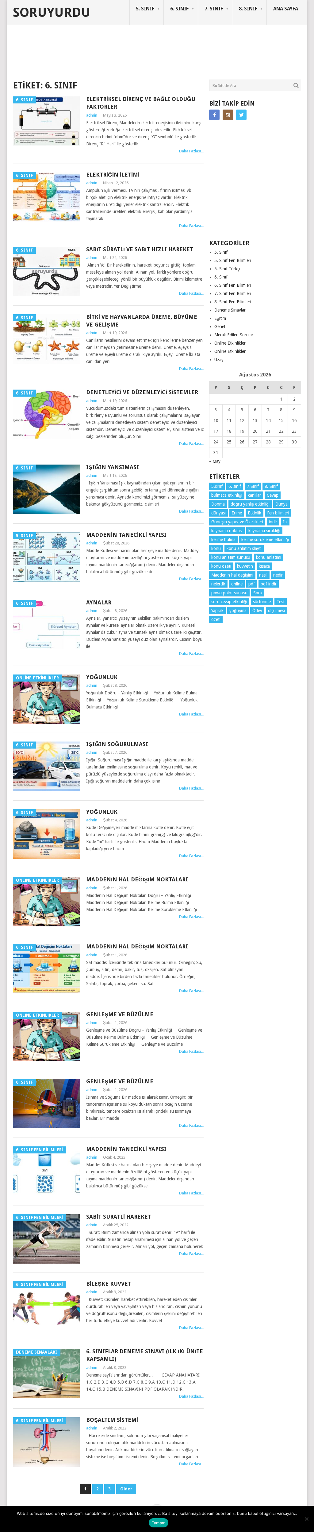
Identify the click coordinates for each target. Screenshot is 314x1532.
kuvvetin (245, 566)
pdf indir (269, 583)
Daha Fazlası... (191, 151)
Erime (237, 512)
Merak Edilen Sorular (233, 334)
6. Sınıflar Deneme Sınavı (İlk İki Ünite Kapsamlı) (144, 1355)
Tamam (158, 1522)
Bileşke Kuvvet (108, 1283)
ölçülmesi (276, 610)
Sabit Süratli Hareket (118, 1216)
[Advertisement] (124, 56)
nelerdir (218, 583)
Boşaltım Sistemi (112, 1420)
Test (281, 601)
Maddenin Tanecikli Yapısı (126, 535)
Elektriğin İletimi (113, 174)
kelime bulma (223, 539)
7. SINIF (214, 9)
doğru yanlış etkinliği (250, 504)
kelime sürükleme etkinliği (265, 539)
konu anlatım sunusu (230, 557)
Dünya (281, 504)
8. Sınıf (271, 486)
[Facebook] (214, 115)
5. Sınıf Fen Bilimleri (232, 260)
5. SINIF (145, 9)
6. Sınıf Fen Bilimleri (232, 285)
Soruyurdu (51, 12)
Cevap (272, 495)
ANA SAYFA (285, 9)
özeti (215, 619)
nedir (278, 575)
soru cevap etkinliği (229, 601)
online (237, 583)
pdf (251, 583)
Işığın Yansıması (112, 467)
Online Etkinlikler (230, 343)
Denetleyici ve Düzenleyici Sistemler (142, 392)
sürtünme (262, 601)
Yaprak (217, 610)
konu (216, 548)
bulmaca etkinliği (226, 495)
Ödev (257, 610)
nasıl (263, 575)
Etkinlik (254, 512)
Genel (219, 326)
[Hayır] (306, 1519)
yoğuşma (238, 610)
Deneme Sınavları (230, 310)
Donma (218, 504)
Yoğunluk (101, 677)
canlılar (254, 495)
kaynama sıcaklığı (264, 530)
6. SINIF (179, 9)
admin (91, 115)
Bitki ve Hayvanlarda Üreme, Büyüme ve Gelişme (141, 321)
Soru (257, 592)
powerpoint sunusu (229, 592)
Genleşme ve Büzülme (119, 1014)
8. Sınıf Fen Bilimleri (232, 301)
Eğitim (220, 318)
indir (273, 521)
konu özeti (221, 566)
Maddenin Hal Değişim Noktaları (137, 879)
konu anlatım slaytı (244, 548)
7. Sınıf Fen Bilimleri (232, 293)
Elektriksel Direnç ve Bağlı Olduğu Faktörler (140, 103)
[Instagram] (228, 115)
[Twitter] (241, 115)
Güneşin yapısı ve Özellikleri (237, 521)
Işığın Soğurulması (117, 744)
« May (214, 461)
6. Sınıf (221, 277)
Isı (285, 521)
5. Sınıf (221, 252)
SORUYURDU (272, 48)
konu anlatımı (268, 557)
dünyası (218, 512)
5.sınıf (217, 486)
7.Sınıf (253, 486)
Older (126, 1488)
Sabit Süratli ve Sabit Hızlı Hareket (139, 249)
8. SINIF (248, 9)
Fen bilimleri (278, 512)
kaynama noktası (227, 530)
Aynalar (98, 602)
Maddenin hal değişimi (232, 575)
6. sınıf (234, 486)
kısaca (264, 566)
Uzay (219, 359)
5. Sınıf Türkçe (227, 268)
